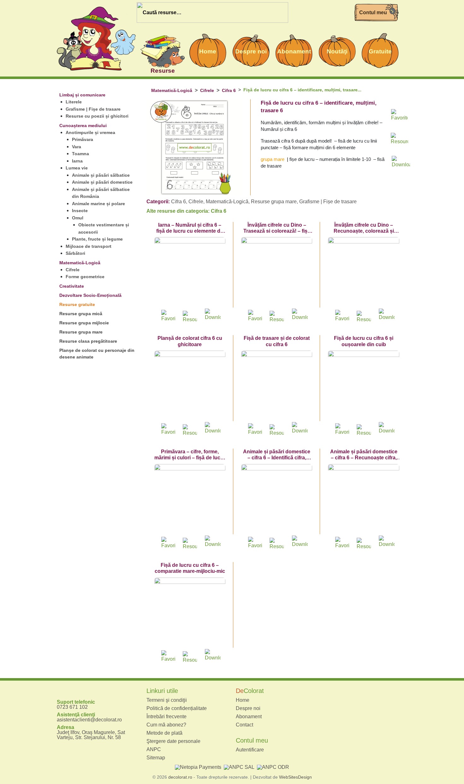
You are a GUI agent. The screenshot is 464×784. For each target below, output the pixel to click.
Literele (74, 101)
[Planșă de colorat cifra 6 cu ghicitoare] (189, 386)
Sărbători (75, 253)
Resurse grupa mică (80, 313)
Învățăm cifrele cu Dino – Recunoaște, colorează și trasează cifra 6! (364, 231)
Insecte (80, 210)
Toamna (80, 153)
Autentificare (250, 749)
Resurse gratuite (77, 304)
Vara (76, 146)
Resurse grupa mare (81, 331)
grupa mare (272, 159)
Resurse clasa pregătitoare (88, 341)
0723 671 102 (72, 707)
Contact (244, 724)
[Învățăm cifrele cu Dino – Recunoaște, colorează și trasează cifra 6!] (363, 272)
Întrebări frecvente (166, 716)
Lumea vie (77, 167)
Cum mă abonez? (166, 724)
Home (242, 700)
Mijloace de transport (88, 246)
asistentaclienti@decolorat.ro (89, 719)
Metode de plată (164, 733)
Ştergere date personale (173, 741)
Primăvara (82, 139)
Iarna (77, 160)
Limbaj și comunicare (82, 94)
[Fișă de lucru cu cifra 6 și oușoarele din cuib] (363, 386)
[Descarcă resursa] (399, 160)
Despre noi (248, 708)
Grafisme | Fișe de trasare (93, 109)
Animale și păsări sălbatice (101, 175)
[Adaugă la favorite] (399, 117)
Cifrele (73, 269)
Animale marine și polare (98, 203)
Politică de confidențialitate (176, 708)
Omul (77, 217)
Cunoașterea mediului (83, 125)
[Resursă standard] (399, 140)
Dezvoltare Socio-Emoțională (90, 295)
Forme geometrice (85, 276)
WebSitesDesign (295, 777)
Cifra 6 (229, 90)
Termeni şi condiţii (166, 700)
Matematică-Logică (79, 262)
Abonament (249, 716)
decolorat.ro (180, 777)
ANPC (153, 749)
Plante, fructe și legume (97, 239)
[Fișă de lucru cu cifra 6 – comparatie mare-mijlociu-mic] (189, 613)
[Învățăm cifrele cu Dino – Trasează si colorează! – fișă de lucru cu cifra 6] (276, 272)
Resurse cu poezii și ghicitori (97, 116)
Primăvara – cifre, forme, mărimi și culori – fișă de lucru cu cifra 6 (189, 457)
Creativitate (71, 286)
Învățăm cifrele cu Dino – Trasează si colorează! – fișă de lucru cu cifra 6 (276, 231)
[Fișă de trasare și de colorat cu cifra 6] (276, 386)
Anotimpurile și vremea (90, 132)
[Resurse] (162, 50)
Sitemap (155, 757)
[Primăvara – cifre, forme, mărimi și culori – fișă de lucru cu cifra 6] (189, 499)
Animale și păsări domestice (102, 182)
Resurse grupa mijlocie (84, 322)
